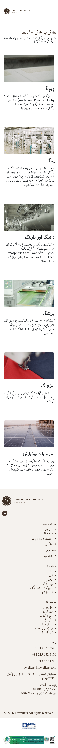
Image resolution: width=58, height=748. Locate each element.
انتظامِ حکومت (48, 612)
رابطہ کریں (49, 544)
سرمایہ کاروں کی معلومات (44, 628)
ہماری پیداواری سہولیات (41, 539)
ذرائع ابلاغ (49, 620)
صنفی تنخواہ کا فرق (47, 632)
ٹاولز (51, 571)
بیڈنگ (50, 580)
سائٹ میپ (48, 556)
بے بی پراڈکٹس (47, 584)
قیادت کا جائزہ (48, 533)
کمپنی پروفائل (48, 607)
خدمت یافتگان (47, 592)
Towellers (21, 713)
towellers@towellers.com (39, 667)
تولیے (51, 575)
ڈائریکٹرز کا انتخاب (46, 624)
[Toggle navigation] (52, 11)
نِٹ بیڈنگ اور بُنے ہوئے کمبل (41, 588)
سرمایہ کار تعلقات (46, 616)
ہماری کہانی (49, 529)
